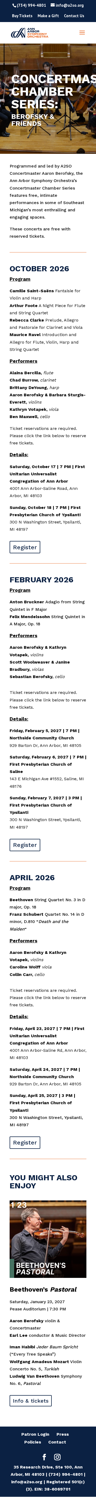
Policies (32, 1442)
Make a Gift (48, 16)
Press (63, 1434)
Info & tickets (31, 1401)
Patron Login (35, 1434)
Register (25, 547)
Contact (57, 1442)
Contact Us (74, 16)
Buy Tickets (22, 16)
